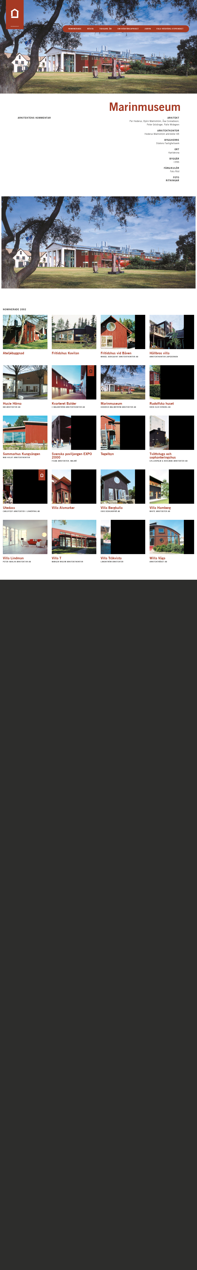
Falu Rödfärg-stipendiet (169, 28)
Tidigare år (105, 28)
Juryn (148, 28)
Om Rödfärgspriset (128, 28)
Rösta (90, 28)
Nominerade (74, 28)
